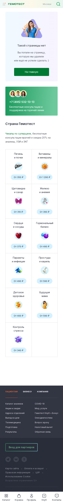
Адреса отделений (15, 413)
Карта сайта (12, 468)
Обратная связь (43, 432)
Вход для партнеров (21, 447)
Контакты (56, 500)
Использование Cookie (17, 476)
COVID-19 (40, 403)
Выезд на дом (12, 418)
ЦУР (38, 472)
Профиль (31, 500)
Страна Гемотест (20, 124)
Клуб (44, 500)
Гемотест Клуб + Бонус (46, 413)
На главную (31, 71)
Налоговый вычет (44, 427)
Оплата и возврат (34, 468)
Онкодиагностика (43, 418)
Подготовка (11, 427)
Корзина (19, 500)
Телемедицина (13, 422)
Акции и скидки (12, 408)
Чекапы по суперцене (18, 133)
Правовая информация (17, 472)
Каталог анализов (14, 403)
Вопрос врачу (42, 422)
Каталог (6, 500)
